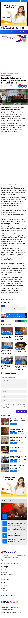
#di (4, 588)
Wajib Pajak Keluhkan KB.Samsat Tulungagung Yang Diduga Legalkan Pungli (16, 522)
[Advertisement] (14, 58)
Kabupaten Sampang (6, 75)
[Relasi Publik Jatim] (9, 28)
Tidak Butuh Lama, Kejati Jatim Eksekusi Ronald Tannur (17, 540)
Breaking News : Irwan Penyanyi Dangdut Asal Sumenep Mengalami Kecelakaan (21, 338)
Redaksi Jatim (4, 85)
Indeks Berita (14, 607)
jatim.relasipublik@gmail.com (12, 563)
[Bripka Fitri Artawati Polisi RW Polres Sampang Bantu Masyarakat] (21, 360)
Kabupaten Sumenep (7, 574)
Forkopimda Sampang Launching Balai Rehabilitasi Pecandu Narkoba (12, 308)
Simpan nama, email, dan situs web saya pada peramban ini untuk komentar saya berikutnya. (14, 406)
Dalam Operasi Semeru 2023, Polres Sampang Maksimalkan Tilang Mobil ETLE (7, 367)
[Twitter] (19, 321)
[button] (20, 28)
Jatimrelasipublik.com (9, 595)
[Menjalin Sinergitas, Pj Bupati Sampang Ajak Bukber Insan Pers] (7, 331)
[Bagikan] (25, 86)
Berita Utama (5, 332)
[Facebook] (16, 321)
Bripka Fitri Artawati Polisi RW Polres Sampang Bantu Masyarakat (20, 368)
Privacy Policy (5, 607)
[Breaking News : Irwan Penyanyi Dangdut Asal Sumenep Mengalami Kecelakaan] (21, 331)
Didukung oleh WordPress (8, 612)
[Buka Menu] (23, 28)
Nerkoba (5, 311)
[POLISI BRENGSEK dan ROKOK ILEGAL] (21, 346)
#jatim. (5, 590)
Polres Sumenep (7, 593)
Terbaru (3, 577)
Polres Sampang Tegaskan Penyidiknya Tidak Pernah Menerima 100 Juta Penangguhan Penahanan (7, 352)
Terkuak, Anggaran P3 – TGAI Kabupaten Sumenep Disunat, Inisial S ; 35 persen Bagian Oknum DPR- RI (16, 528)
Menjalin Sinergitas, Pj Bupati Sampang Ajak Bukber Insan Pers (7, 337)
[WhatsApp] (25, 321)
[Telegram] (22, 321)
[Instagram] (14, 602)
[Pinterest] (8, 602)
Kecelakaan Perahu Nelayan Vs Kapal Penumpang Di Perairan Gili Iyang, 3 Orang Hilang (16, 534)
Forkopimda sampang (13, 306)
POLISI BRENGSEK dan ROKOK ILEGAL (20, 352)
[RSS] (17, 602)
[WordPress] (11, 602)
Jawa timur (4, 572)
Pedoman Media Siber (7, 609)
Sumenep (5, 586)
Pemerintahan (5, 579)
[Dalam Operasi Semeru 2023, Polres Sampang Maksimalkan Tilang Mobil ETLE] (7, 360)
